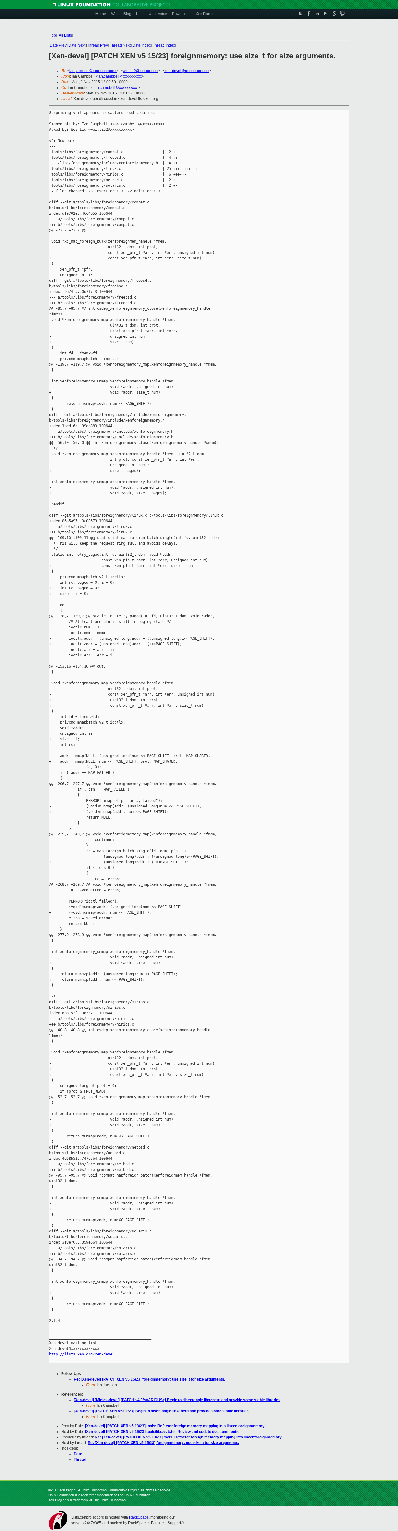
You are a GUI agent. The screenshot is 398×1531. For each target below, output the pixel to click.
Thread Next (120, 45)
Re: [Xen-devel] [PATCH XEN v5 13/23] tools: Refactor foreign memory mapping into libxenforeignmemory (188, 1437)
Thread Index (164, 45)
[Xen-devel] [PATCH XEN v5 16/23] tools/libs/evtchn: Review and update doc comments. (162, 1431)
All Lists (65, 35)
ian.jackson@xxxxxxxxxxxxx (93, 71)
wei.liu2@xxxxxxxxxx (140, 71)
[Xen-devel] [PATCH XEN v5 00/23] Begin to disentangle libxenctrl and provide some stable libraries (161, 1411)
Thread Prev (97, 45)
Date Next (76, 45)
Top (53, 35)
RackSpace (139, 1517)
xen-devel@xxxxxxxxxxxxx (186, 71)
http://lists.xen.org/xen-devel (81, 1354)
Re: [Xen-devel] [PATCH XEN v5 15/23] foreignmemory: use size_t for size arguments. (149, 1379)
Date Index (141, 45)
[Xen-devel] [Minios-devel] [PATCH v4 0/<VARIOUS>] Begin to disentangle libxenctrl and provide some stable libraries (177, 1400)
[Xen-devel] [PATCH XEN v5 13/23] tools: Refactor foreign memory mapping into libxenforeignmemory (175, 1426)
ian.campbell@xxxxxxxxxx (120, 76)
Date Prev (58, 45)
